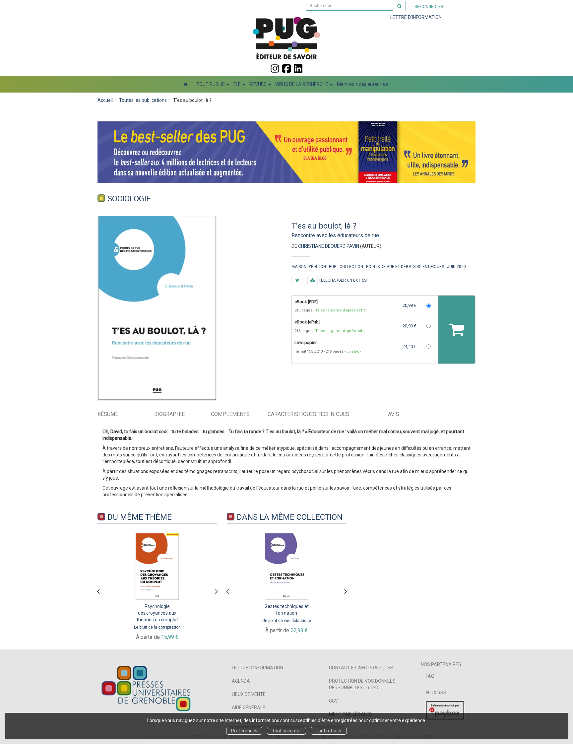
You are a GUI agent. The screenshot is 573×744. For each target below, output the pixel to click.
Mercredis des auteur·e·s (362, 84)
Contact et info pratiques (361, 667)
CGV (333, 701)
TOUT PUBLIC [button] (211, 84)
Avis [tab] (393, 414)
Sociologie (129, 198)
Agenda (241, 681)
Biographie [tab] (169, 414)
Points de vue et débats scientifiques (405, 266)
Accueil (105, 100)
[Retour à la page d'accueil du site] (286, 38)
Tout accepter (286, 730)
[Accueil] (185, 84)
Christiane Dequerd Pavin (328, 246)
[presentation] (98, 590)
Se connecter (428, 6)
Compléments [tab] (230, 414)
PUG (333, 266)
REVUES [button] (258, 84)
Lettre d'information (257, 667)
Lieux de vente (249, 694)
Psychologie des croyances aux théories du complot (157, 613)
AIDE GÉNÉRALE (248, 707)
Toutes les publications (143, 100)
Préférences (244, 730)
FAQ (430, 676)
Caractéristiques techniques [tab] (308, 414)
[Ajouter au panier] (456, 330)
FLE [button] (237, 84)
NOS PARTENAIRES (441, 664)
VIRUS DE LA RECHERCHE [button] (302, 84)
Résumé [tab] (107, 414)
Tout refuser (329, 730)
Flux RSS (436, 692)
